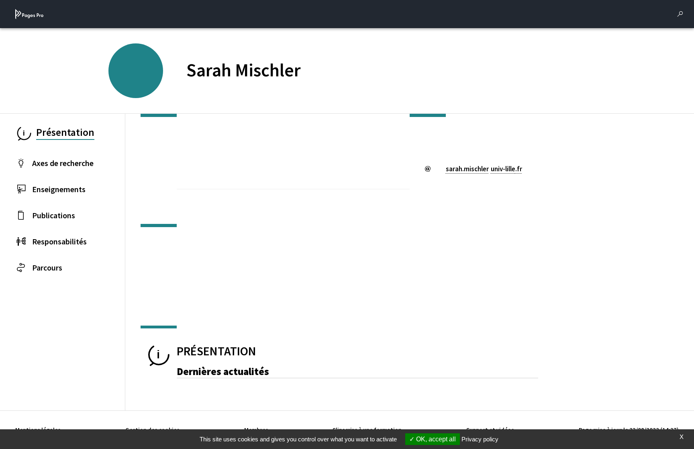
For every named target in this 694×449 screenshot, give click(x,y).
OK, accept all (435, 439)
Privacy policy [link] (479, 439)
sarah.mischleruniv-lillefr (484, 168)
